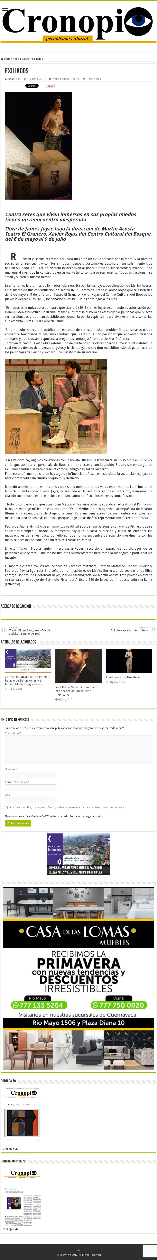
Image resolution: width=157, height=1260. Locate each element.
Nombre (11, 769)
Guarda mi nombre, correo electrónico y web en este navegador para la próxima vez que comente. (67, 807)
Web (7, 794)
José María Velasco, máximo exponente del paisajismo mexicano (75, 690)
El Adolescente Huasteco (123, 677)
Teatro (75, 78)
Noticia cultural (21, 58)
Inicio (6, 58)
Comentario (13, 733)
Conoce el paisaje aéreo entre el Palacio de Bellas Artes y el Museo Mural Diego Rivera (27, 680)
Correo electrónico (17, 782)
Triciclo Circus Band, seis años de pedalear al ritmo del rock (29, 630)
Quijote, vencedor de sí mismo (129, 629)
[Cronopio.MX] (78, 23)
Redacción (14, 78)
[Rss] (78, 1250)
